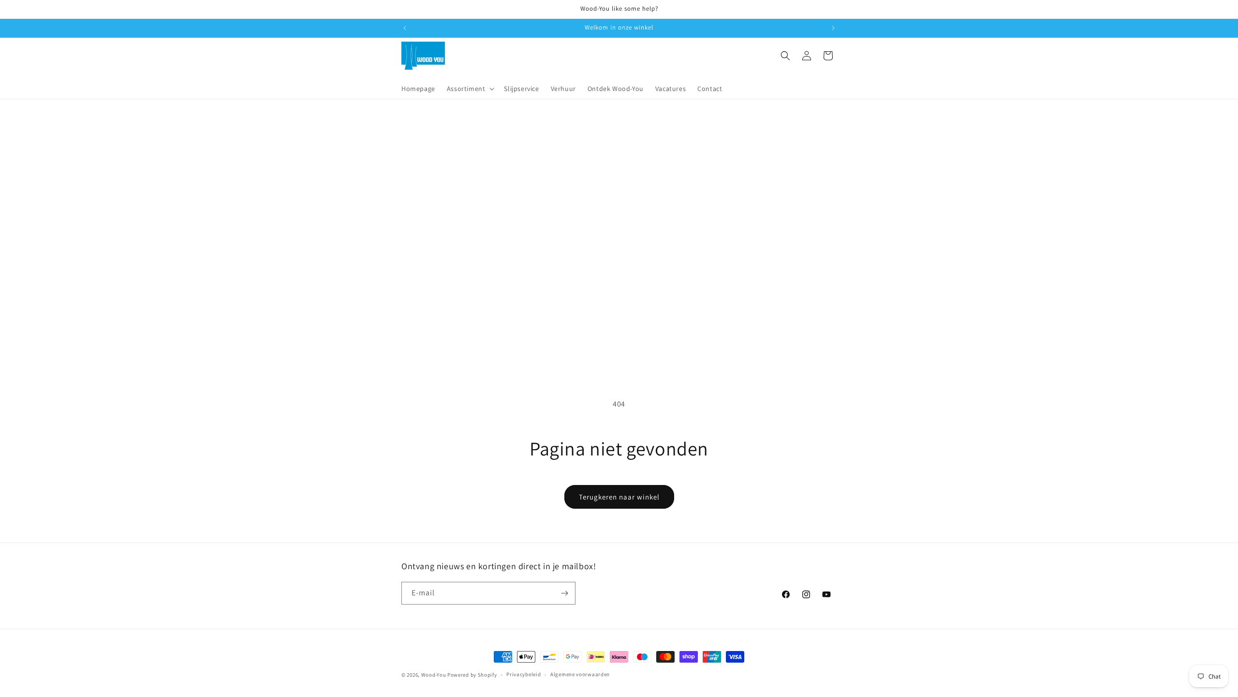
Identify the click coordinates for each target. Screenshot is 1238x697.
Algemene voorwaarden (580, 674)
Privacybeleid (523, 674)
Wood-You (433, 674)
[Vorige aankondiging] (404, 28)
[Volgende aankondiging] (833, 28)
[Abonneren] (564, 593)
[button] (470, 88)
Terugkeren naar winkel (619, 496)
